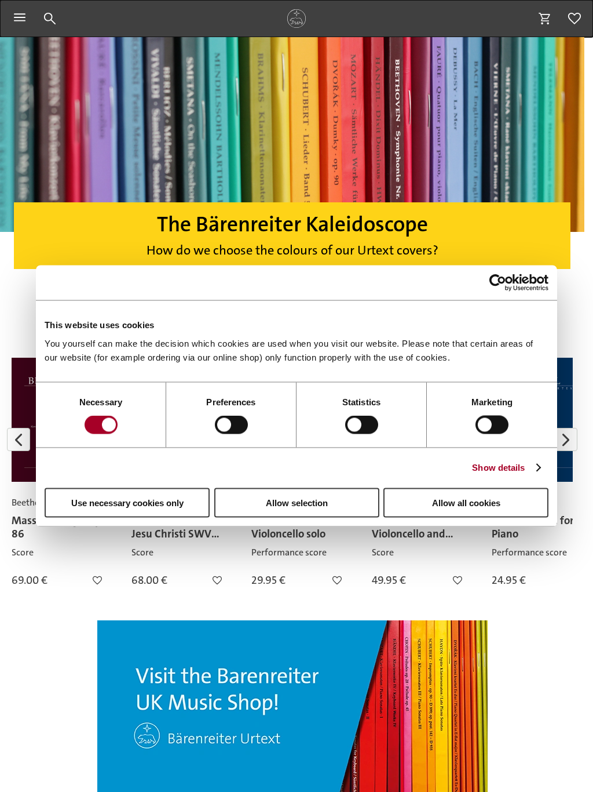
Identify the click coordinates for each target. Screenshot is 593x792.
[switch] (231, 425)
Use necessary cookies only (127, 502)
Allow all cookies (466, 502)
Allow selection (297, 502)
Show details (498, 468)
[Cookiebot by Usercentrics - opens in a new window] (497, 283)
